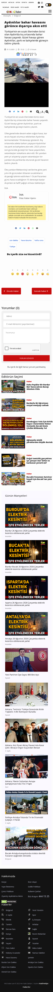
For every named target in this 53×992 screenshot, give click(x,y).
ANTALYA (11, 2)
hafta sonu (39, 240)
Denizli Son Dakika (8, 972)
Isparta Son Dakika (35, 967)
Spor (34, 915)
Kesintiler (9, 938)
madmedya (43, 983)
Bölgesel (17, 16)
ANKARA (31, 2)
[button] (49, 12)
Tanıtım (9, 924)
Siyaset (35, 938)
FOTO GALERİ (25, 7)
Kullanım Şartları (34, 891)
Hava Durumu (11, 957)
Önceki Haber (12, 291)
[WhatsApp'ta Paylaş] (27, 112)
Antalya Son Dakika (35, 962)
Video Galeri (37, 948)
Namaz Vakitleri (38, 953)
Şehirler (31, 957)
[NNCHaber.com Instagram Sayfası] (42, 2)
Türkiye (12, 246)
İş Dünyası (36, 920)
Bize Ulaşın (32, 882)
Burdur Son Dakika (8, 962)
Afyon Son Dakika (8, 967)
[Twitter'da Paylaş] (14, 112)
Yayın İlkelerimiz (7, 887)
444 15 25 (44, 896)
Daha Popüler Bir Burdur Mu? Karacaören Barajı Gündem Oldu (38, 387)
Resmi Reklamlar (39, 934)
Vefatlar (35, 924)
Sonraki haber (40, 291)
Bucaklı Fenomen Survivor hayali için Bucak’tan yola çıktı (39, 479)
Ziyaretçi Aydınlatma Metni (12, 896)
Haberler (26, 987)
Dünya (8, 934)
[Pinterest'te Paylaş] (22, 112)
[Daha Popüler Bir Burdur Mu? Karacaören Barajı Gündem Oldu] (13, 386)
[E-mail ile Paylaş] (31, 112)
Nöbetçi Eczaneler (13, 953)
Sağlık (34, 929)
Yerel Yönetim (37, 910)
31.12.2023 (10, 49)
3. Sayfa (9, 915)
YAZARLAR (5, 7)
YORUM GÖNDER (26, 358)
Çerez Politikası (7, 891)
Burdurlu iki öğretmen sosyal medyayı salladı (37, 404)
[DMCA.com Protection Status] (8, 901)
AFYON (18, 2)
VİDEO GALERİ (15, 7)
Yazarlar (35, 943)
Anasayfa (7, 16)
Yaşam (8, 943)
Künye (3, 882)
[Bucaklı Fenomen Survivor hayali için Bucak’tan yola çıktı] (13, 478)
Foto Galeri (10, 948)
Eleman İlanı (10, 929)
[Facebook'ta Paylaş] (10, 112)
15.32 (22, 49)
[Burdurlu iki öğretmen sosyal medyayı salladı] (13, 404)
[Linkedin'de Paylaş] (18, 112)
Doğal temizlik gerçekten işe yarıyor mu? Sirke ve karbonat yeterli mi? (39, 460)
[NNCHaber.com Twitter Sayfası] (39, 6)
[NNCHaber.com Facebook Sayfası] (39, 2)
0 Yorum (33, 49)
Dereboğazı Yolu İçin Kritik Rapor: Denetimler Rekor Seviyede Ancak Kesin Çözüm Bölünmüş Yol (39, 424)
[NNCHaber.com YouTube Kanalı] (42, 6)
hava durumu (26, 240)
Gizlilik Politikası (34, 887)
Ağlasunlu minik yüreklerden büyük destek (39, 441)
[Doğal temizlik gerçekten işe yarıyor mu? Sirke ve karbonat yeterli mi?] (13, 460)
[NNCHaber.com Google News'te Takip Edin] (26, 54)
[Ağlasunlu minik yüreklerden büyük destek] (13, 441)
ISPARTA (24, 2)
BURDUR (4, 2)
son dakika (13, 240)
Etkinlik (8, 920)
